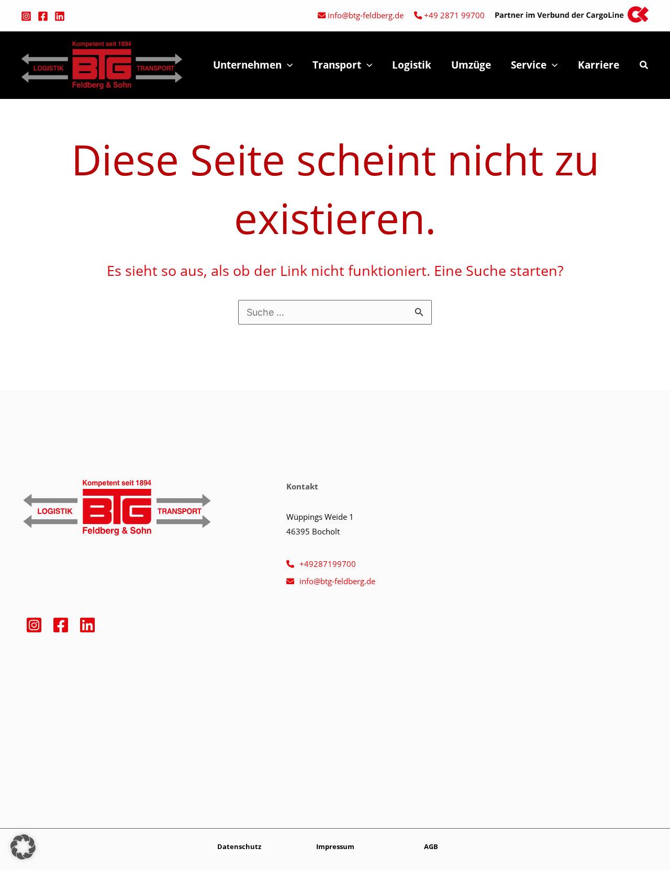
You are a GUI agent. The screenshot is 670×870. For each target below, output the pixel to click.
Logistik (411, 65)
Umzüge (471, 65)
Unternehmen (247, 65)
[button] (287, 65)
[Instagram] (26, 16)
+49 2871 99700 (454, 15)
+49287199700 (327, 564)
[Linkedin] (59, 16)
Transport (336, 65)
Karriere (598, 65)
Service (528, 65)
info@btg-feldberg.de (366, 15)
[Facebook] (43, 16)
